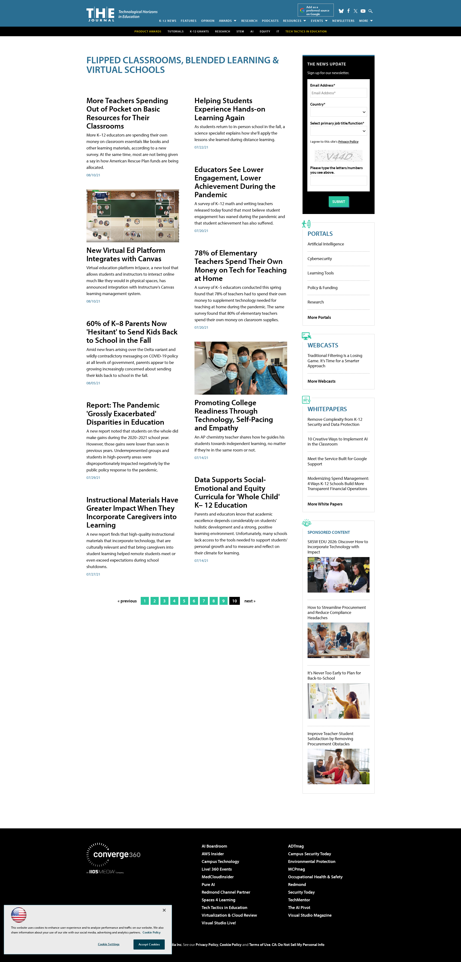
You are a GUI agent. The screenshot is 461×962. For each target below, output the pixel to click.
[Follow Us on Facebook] (348, 10)
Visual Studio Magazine (310, 915)
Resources (292, 21)
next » (249, 601)
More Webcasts (322, 381)
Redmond (297, 884)
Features (189, 21)
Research (249, 21)
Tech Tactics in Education (224, 907)
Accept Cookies (149, 944)
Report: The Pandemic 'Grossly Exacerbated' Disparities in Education (125, 413)
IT (278, 31)
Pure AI (208, 884)
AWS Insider (213, 853)
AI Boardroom (214, 846)
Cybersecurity (320, 258)
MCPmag (296, 869)
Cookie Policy (231, 944)
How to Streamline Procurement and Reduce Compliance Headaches (337, 612)
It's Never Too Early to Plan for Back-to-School (334, 675)
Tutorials (176, 31)
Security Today (301, 892)
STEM (240, 31)
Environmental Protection (311, 861)
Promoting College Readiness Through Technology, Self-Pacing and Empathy (233, 415)
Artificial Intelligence (326, 244)
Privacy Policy (348, 141)
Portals (320, 233)
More (363, 21)
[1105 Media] (115, 898)
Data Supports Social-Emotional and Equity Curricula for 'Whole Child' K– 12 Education (237, 492)
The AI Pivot (299, 907)
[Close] (164, 910)
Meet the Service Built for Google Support (337, 461)
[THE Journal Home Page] (122, 14)
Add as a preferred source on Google (317, 10)
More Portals (319, 317)
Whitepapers (327, 408)
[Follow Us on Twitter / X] (356, 11)
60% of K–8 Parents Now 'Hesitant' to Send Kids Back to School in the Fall (131, 331)
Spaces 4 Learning (218, 900)
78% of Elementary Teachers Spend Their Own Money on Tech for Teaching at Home (240, 265)
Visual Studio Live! (219, 923)
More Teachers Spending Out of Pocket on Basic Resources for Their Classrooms (127, 113)
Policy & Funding (323, 287)
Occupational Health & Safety (315, 876)
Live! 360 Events (217, 869)
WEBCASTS (323, 345)
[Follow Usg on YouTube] (363, 11)
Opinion (208, 21)
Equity (265, 31)
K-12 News (167, 21)
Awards (225, 21)
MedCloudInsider (218, 876)
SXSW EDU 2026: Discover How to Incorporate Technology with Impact (338, 547)
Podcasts (270, 21)
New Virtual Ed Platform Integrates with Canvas (125, 254)
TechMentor (299, 900)
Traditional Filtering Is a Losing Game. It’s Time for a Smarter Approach (335, 360)
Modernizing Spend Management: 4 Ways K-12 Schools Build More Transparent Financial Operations (338, 483)
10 (234, 601)
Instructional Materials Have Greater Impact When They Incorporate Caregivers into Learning (132, 512)
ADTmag (296, 846)
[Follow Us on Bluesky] (341, 11)
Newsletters (343, 21)
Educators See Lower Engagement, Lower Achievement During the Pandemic (235, 181)
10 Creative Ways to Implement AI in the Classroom (338, 441)
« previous (127, 601)
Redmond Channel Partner (226, 892)
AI (252, 31)
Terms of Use (259, 944)
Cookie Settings (109, 944)
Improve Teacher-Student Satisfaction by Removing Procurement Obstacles (330, 739)
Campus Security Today (309, 853)
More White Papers (325, 504)
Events (317, 21)
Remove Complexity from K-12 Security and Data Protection (335, 421)
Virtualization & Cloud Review (229, 915)
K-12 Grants (199, 31)
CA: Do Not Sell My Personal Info (298, 944)
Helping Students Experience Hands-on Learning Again (229, 108)
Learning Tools (321, 273)
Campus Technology (220, 861)
